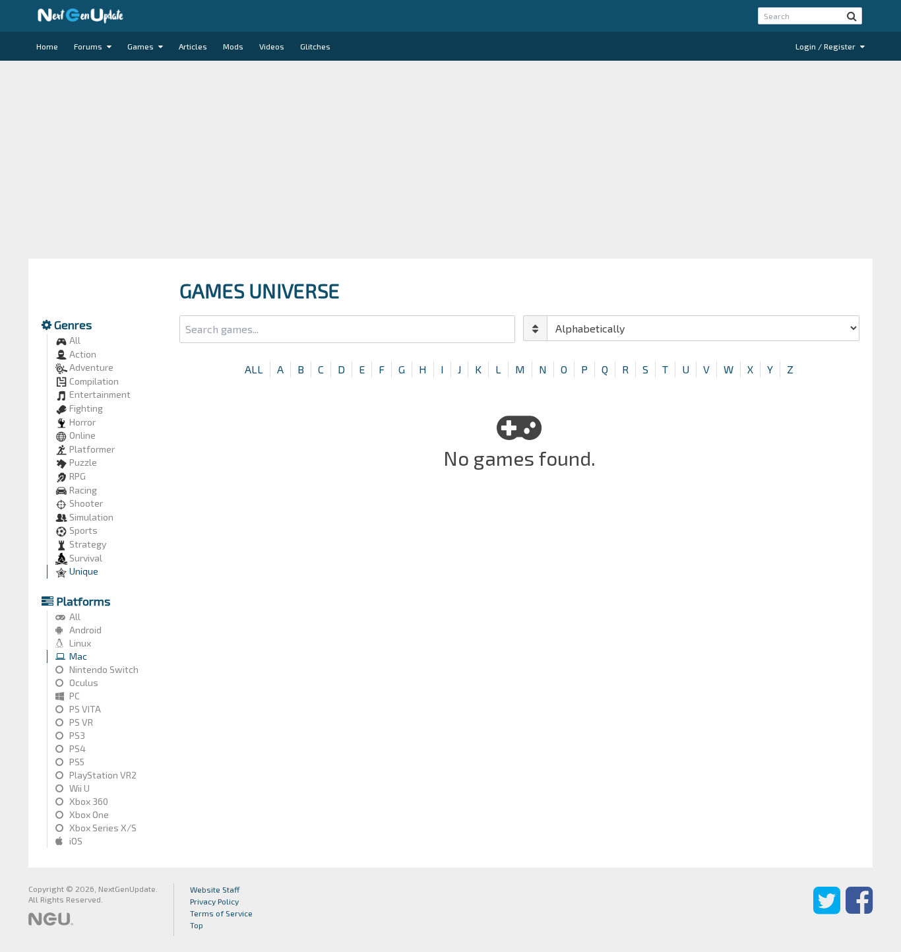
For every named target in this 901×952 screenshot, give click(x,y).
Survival (84, 557)
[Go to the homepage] (80, 16)
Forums (89, 46)
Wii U (78, 788)
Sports (82, 530)
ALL (254, 369)
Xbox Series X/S (102, 827)
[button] (851, 15)
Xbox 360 (87, 801)
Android (84, 629)
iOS (74, 840)
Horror (81, 422)
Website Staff (215, 889)
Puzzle (82, 462)
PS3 (76, 735)
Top (196, 925)
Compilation (93, 381)
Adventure (90, 367)
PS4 (76, 748)
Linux (79, 643)
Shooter (85, 503)
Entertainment (99, 394)
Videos (271, 46)
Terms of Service (221, 913)
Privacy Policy (214, 901)
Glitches (315, 46)
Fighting (85, 408)
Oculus (82, 682)
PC (73, 695)
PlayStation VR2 (102, 774)
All (73, 340)
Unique (82, 571)
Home (47, 46)
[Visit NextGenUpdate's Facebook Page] (859, 909)
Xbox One (88, 814)
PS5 (75, 761)
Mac (77, 656)
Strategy (86, 544)
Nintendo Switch (103, 669)
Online (81, 435)
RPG (76, 476)
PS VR (80, 722)
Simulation (90, 517)
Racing (82, 489)
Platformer (91, 449)
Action (81, 354)
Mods (233, 46)
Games (141, 46)
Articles (193, 46)
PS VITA (84, 708)
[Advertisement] (450, 159)
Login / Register (826, 46)
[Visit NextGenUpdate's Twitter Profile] (826, 909)
